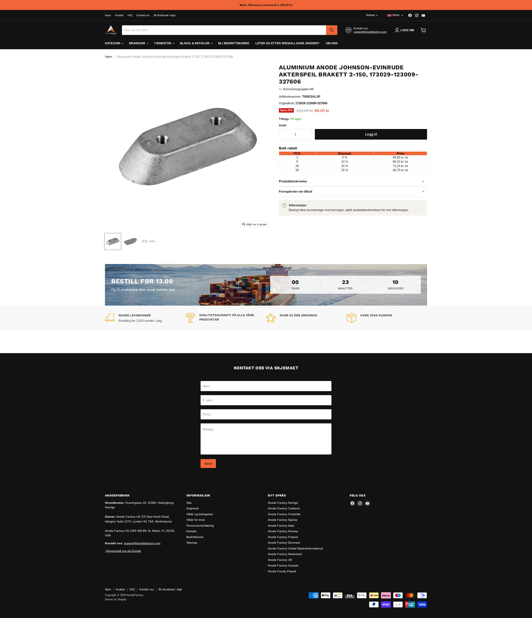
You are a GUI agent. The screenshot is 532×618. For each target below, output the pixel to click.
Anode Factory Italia (281, 525)
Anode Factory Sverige (283, 502)
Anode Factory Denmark (284, 542)
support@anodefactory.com (370, 31)
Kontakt (191, 531)
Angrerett (192, 508)
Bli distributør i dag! (164, 15)
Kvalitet (119, 15)
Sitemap (191, 542)
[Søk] (331, 30)
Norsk (396, 15)
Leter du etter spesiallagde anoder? (287, 43)
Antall (282, 125)
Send (208, 464)
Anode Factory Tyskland (284, 508)
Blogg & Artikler (195, 43)
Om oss (332, 43)
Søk (189, 502)
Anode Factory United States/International (295, 548)
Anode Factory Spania (282, 519)
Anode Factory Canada (283, 565)
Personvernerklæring (200, 525)
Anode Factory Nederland (285, 554)
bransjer (137, 43)
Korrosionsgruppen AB (298, 89)
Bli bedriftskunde (233, 43)
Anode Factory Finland (283, 537)
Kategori (113, 43)
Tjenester (163, 43)
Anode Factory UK (280, 559)
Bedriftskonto (195, 537)
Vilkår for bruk (195, 519)
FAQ (130, 15)
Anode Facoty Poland (282, 571)
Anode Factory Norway (283, 531)
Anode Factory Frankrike (284, 514)
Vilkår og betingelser (199, 514)
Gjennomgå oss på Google (123, 551)
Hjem (108, 15)
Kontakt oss (143, 15)
